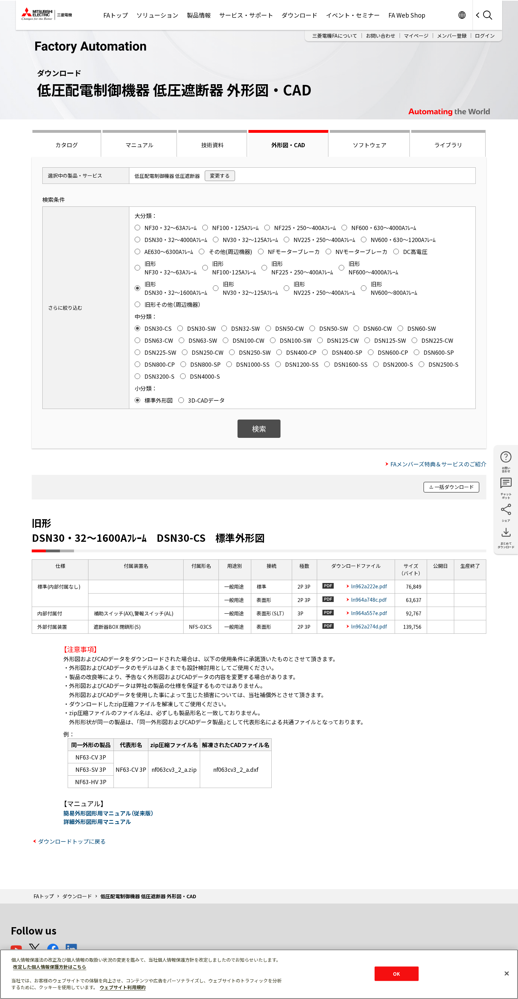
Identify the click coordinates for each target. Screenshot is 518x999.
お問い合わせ (380, 35)
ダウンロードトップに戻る (72, 841)
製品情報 (199, 15)
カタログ (66, 145)
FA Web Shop (406, 15)
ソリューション (157, 15)
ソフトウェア (370, 145)
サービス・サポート (246, 15)
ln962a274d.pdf (369, 626)
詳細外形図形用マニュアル (97, 821)
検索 (259, 428)
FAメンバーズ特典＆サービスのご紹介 (438, 464)
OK (396, 973)
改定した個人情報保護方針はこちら (49, 966)
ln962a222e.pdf (369, 586)
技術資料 (212, 145)
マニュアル (139, 145)
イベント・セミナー (353, 15)
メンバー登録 (452, 35)
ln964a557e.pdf (369, 612)
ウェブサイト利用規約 (123, 987)
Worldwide (462, 15)
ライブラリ (448, 145)
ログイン (485, 35)
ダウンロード (299, 15)
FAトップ (115, 15)
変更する (220, 175)
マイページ (416, 35)
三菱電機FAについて (334, 35)
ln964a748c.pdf (369, 599)
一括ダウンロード (454, 486)
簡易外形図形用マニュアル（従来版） (108, 813)
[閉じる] (506, 973)
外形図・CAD (288, 145)
